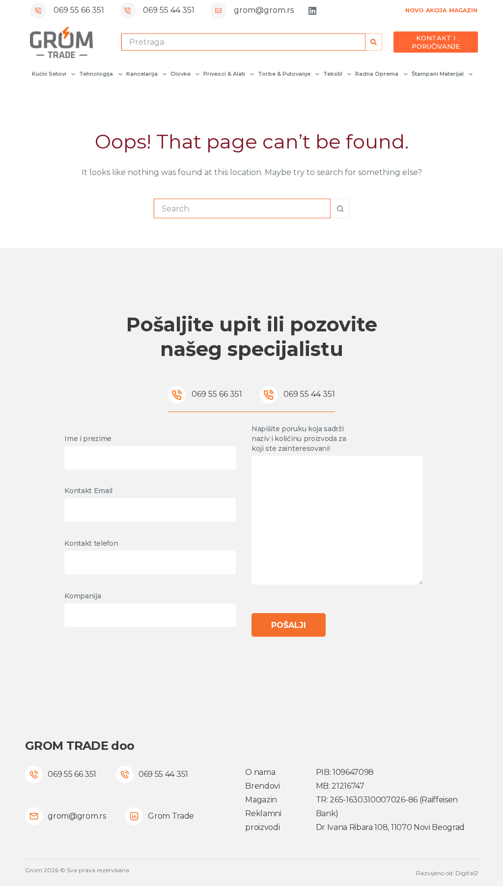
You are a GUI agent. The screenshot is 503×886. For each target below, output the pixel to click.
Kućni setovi (49, 73)
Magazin (261, 799)
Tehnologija (96, 73)
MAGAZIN (463, 10)
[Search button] (373, 42)
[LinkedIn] (312, 11)
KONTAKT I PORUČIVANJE (436, 42)
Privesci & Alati (224, 73)
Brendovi (262, 786)
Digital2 (466, 873)
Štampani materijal (438, 73)
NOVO (414, 10)
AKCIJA (436, 10)
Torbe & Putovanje (284, 73)
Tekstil (332, 73)
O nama (260, 772)
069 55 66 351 (79, 10)
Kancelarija (142, 73)
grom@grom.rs (264, 10)
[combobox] (243, 42)
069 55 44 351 (169, 10)
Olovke (180, 73)
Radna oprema (376, 73)
